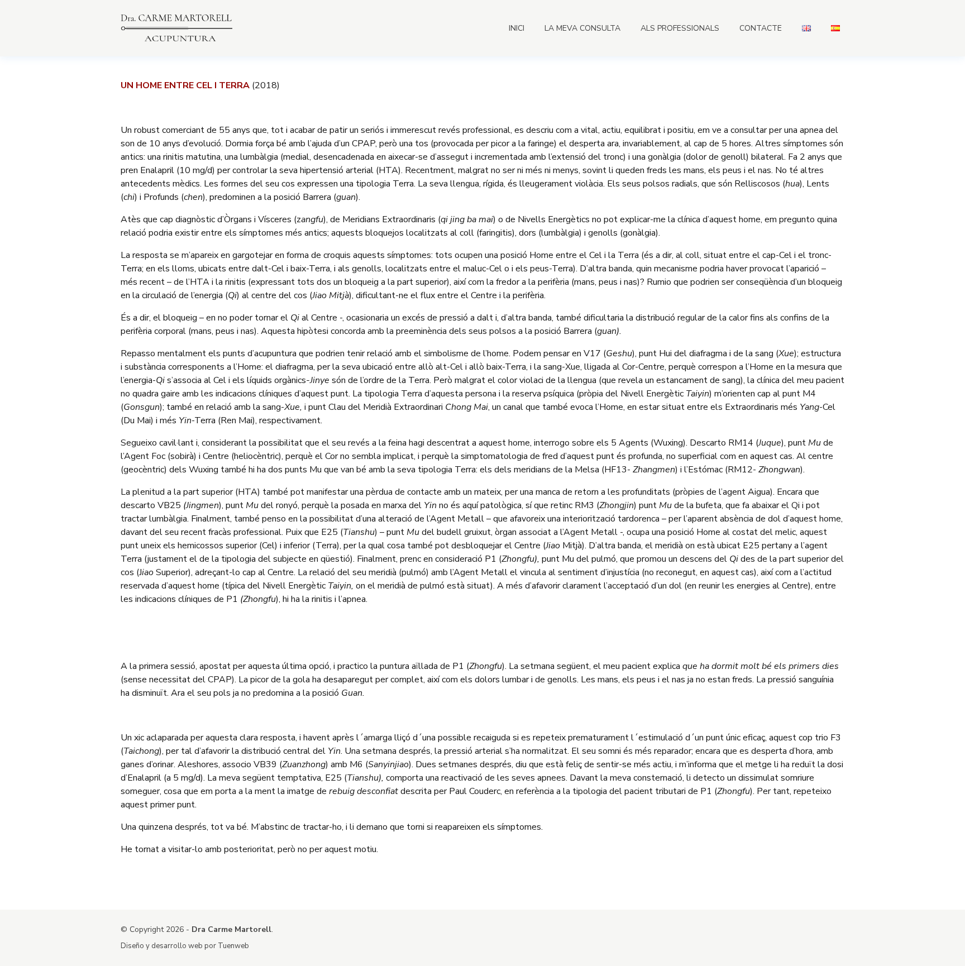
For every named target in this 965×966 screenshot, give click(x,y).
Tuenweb (233, 946)
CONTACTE (760, 28)
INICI (516, 28)
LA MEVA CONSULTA (582, 28)
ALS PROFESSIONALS (680, 28)
